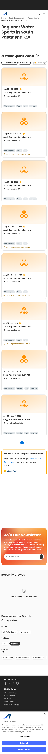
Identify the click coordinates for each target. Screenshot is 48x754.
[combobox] (9, 63)
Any (4, 643)
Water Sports (33, 18)
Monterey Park (24, 657)
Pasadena (9, 657)
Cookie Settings (24, 736)
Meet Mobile (9, 701)
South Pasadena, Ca (17, 18)
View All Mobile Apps (12, 704)
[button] (25, 63)
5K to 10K (7, 698)
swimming (25, 632)
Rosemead (39, 657)
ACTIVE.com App (11, 693)
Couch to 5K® (9, 696)
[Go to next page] (31, 442)
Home (3, 18)
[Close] (44, 713)
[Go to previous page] (17, 442)
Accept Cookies (24, 750)
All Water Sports (9, 632)
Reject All (24, 743)
